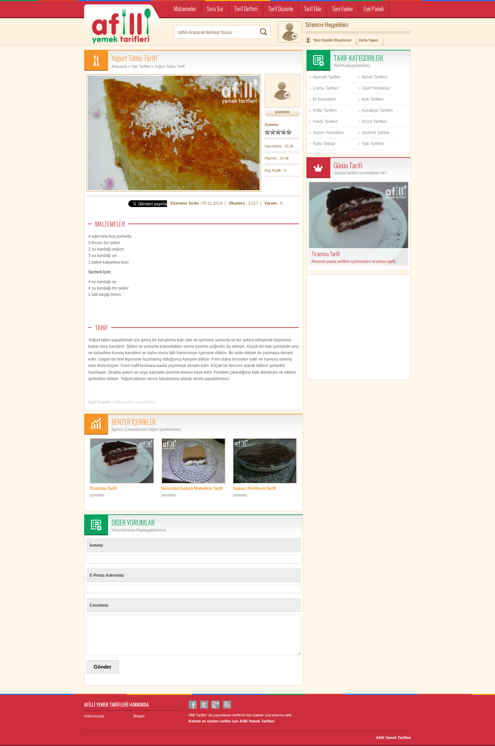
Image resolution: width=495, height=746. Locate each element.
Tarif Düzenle (280, 9)
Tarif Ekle (312, 9)
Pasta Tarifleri (325, 121)
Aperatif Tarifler (326, 77)
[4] (283, 132)
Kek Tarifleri (373, 99)
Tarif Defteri (246, 9)
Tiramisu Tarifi (103, 488)
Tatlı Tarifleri (141, 66)
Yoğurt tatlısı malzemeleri (134, 402)
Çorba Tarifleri (326, 88)
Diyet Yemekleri (376, 88)
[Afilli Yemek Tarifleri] (126, 25)
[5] (289, 132)
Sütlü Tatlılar (324, 143)
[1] (267, 132)
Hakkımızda (94, 716)
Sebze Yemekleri (328, 132)
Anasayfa (119, 66)
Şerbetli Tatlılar (375, 132)
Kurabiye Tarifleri (377, 110)
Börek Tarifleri (374, 77)
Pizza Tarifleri (374, 121)
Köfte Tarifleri (325, 110)
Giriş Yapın (368, 40)
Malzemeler (185, 9)
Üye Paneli (374, 9)
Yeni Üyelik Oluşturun (332, 40)
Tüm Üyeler (342, 9)
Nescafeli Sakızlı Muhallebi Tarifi (192, 488)
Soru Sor (215, 9)
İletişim (138, 716)
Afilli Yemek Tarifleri (393, 738)
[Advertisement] (248, 288)
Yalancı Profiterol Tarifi (254, 488)
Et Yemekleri (324, 99)
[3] (278, 132)
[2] (272, 132)
